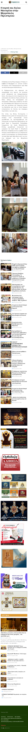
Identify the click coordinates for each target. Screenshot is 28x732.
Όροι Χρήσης (17, 716)
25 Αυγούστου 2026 (17, 302)
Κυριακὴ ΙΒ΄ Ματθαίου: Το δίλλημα (17, 653)
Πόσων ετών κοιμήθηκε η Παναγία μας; (19, 352)
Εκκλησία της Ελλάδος (7, 48)
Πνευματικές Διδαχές (6, 371)
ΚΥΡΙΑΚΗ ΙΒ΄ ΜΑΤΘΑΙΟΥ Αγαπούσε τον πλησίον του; (14, 695)
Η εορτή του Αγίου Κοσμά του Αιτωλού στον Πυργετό (19, 306)
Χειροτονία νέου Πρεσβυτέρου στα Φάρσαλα (17, 323)
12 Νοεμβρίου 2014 (7, 691)
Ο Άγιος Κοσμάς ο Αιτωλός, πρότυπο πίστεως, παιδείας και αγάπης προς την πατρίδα (18, 363)
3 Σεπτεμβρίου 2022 (6, 638)
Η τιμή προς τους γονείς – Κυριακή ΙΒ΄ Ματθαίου (17, 666)
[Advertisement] (14, 32)
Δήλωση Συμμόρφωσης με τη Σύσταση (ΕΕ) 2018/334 (12, 721)
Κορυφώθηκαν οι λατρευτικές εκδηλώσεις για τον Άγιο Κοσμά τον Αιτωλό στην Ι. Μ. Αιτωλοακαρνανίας (19, 334)
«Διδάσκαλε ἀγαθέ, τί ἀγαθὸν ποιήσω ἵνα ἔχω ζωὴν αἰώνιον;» (16, 659)
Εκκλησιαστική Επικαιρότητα (9, 630)
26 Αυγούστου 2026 (17, 270)
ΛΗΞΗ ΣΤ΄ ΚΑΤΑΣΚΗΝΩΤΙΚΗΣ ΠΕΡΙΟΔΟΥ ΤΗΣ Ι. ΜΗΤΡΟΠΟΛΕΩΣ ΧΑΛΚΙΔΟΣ (19, 344)
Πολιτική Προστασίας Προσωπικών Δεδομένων (11, 718)
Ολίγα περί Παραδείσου (14, 684)
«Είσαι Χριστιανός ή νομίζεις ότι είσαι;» (16, 672)
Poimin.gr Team (14, 52)
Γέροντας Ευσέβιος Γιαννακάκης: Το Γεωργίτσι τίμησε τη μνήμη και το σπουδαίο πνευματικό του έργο (18, 277)
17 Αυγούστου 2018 (12, 686)
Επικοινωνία (10, 716)
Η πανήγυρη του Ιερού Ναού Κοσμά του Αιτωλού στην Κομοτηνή (19, 381)
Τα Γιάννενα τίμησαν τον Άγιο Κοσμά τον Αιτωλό (19, 314)
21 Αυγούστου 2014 (7, 697)
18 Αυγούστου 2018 (12, 681)
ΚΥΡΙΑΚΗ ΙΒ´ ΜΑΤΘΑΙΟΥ (8, 689)
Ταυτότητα (3, 716)
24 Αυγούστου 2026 (17, 402)
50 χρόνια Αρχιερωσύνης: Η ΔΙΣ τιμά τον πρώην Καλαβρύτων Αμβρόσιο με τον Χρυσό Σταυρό (19, 266)
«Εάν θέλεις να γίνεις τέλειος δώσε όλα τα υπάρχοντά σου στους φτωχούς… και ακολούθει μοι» (13, 634)
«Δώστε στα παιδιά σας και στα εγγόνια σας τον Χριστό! (19, 398)
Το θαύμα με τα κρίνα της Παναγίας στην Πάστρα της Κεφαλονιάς (19, 372)
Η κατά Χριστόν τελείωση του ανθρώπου (15, 678)
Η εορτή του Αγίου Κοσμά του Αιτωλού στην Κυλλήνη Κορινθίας (19, 390)
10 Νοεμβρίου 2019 (5, 52)
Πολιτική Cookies (5, 720)
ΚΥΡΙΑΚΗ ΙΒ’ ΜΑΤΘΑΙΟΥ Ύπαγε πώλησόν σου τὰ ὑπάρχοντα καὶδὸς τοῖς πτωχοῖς (17, 647)
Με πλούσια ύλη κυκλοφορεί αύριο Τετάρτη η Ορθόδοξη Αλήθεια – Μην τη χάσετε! (19, 298)
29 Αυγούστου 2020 (12, 662)
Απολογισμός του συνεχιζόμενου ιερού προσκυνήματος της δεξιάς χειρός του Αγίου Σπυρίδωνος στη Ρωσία (19, 288)
